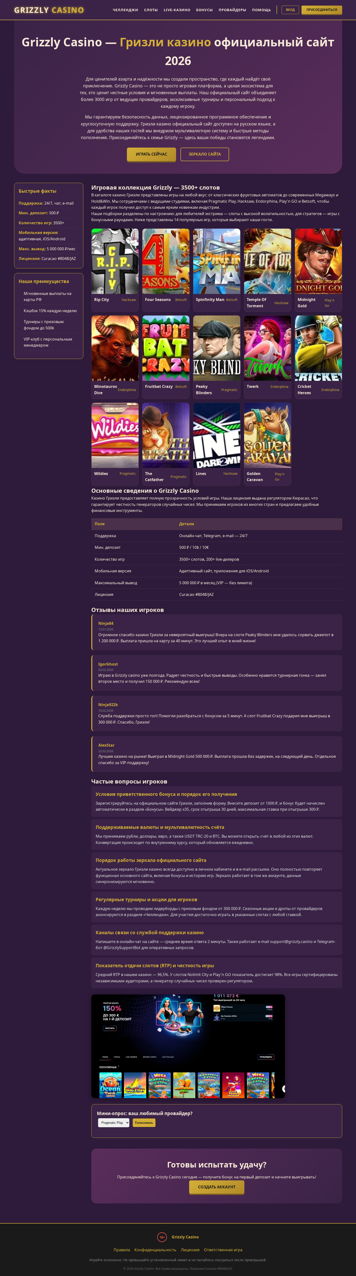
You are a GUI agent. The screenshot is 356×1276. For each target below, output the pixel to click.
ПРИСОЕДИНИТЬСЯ (322, 10)
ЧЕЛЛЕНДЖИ (125, 10)
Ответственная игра (223, 1249)
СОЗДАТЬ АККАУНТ (216, 1187)
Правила (122, 1249)
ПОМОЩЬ (261, 10)
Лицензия (190, 1249)
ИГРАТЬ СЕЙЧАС (151, 154)
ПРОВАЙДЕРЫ (232, 10)
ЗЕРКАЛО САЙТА (205, 154)
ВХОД (290, 10)
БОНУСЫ (204, 10)
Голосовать (144, 1123)
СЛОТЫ (151, 10)
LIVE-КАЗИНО (177, 10)
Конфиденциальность (155, 1249)
